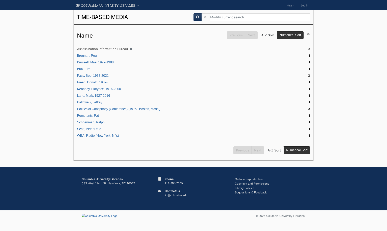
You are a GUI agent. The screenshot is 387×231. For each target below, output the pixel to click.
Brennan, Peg (87, 55)
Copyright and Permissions (252, 183)
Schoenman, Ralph (91, 122)
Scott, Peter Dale (89, 129)
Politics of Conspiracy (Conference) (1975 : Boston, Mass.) (118, 109)
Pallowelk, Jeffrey (89, 102)
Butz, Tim (83, 69)
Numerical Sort (290, 35)
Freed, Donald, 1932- (92, 82)
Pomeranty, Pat (88, 115)
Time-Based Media (102, 17)
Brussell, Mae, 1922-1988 (95, 62)
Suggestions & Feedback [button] (251, 192)
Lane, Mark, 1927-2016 (93, 95)
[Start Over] (205, 17)
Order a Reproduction (249, 179)
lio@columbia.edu (176, 195)
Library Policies (244, 188)
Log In (304, 5)
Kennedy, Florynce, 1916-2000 (99, 89)
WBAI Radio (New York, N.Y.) (98, 135)
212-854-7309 (174, 183)
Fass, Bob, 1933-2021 (93, 75)
